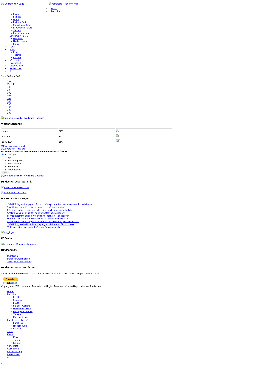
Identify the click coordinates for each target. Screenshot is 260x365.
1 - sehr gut (10, 154)
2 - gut (8, 157)
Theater (17, 54)
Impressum (13, 255)
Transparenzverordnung (19, 261)
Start (9, 81)
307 (9, 107)
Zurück (10, 84)
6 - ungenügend (12, 169)
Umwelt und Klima (22, 25)
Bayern (16, 44)
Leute (16, 19)
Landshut (55, 11)
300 (9, 87)
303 (9, 95)
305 (9, 101)
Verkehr (17, 30)
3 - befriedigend (13, 160)
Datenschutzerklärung (18, 258)
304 (9, 98)
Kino (15, 52)
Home (54, 8)
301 (9, 89)
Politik (16, 14)
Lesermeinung (16, 65)
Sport (12, 46)
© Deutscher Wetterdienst (13, 146)
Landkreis (18, 38)
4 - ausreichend (12, 163)
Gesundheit (15, 63)
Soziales (17, 17)
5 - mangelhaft (12, 166)
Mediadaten (16, 68)
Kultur (12, 49)
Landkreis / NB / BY (19, 36)
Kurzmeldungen (21, 33)
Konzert (17, 57)
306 (9, 104)
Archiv (13, 71)
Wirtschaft (15, 60)
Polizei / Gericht (21, 22)
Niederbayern (20, 41)
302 (9, 92)
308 (9, 110)
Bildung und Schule (22, 27)
